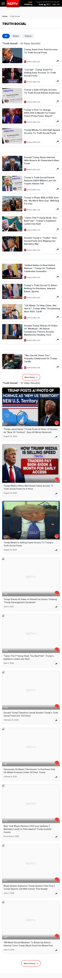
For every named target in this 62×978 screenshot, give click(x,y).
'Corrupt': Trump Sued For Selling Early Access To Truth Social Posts (40, 72)
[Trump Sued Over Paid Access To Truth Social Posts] (12, 55)
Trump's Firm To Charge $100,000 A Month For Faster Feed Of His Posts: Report (40, 112)
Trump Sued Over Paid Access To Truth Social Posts (41, 51)
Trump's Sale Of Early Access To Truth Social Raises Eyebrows (42, 91)
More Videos (30, 963)
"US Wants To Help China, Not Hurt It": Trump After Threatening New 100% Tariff (42, 308)
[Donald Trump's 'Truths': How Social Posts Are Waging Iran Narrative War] (12, 244)
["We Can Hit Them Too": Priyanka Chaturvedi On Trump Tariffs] (12, 361)
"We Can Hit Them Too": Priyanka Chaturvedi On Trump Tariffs (40, 358)
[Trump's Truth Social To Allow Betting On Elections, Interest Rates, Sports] (12, 291)
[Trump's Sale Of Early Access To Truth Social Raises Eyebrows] (12, 95)
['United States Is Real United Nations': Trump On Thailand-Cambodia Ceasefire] (12, 271)
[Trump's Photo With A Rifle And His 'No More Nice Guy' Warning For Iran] (12, 203)
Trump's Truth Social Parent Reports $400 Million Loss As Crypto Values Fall (40, 180)
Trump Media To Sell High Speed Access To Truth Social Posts (42, 131)
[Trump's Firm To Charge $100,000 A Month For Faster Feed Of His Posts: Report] (12, 116)
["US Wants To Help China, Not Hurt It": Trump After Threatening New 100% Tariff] (12, 311)
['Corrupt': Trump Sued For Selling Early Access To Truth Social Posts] (12, 75)
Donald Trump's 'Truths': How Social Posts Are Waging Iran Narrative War (40, 240)
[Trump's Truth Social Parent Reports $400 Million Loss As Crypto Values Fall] (12, 183)
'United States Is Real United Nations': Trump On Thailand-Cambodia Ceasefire (40, 268)
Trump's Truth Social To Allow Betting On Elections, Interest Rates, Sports (40, 288)
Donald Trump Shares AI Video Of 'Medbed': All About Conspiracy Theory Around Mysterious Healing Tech (41, 330)
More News (30, 377)
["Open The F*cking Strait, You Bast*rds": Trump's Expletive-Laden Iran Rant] (12, 223)
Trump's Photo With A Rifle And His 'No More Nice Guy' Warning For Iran (41, 200)
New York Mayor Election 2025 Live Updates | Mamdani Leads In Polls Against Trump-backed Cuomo (27, 829)
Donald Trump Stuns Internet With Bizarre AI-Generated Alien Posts (41, 160)
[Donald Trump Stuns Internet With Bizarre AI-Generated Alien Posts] (12, 163)
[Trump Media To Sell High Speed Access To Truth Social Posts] (12, 136)
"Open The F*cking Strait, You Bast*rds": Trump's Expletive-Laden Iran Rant (40, 220)
